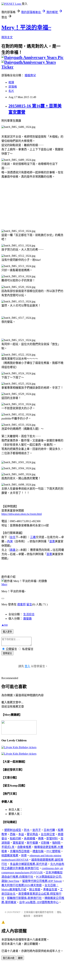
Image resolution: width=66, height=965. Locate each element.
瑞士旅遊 (34, 889)
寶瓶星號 (18, 842)
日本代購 (49, 829)
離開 (20, 958)
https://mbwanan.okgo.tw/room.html (21, 513)
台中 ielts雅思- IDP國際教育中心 (39, 902)
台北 (12, 537)
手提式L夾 (7, 846)
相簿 (11, 82)
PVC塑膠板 (53, 851)
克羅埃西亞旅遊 (20, 851)
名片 (11, 90)
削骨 (24, 855)
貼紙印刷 (15, 838)
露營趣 (27, 618)
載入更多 (7, 631)
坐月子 (36, 829)
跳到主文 (7, 37)
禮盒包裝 (38, 851)
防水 (27, 829)
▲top (4, 624)
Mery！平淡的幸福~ (26, 27)
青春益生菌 (50, 889)
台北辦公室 (48, 834)
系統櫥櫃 (29, 838)
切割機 (45, 842)
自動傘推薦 (24, 846)
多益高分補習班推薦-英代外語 (28, 863)
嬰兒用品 (32, 834)
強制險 (56, 842)
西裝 (12, 834)
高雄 (12, 549)
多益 (21, 834)
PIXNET (16, 912)
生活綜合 (28, 614)
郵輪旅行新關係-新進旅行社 (24, 897)
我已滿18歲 (8, 958)
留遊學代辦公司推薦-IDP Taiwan (42, 880)
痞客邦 (21, 604)
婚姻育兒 (30, 75)
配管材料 (52, 838)
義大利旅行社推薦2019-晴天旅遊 (21, 885)
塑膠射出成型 (12, 829)
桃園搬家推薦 (9, 855)
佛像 (41, 838)
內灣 (10, 541)
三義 (33, 537)
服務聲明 (38, 916)
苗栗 (52, 541)
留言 (29, 604)
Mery (4, 584)
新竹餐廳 (32, 842)
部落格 (12, 86)
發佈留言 (7, 653)
